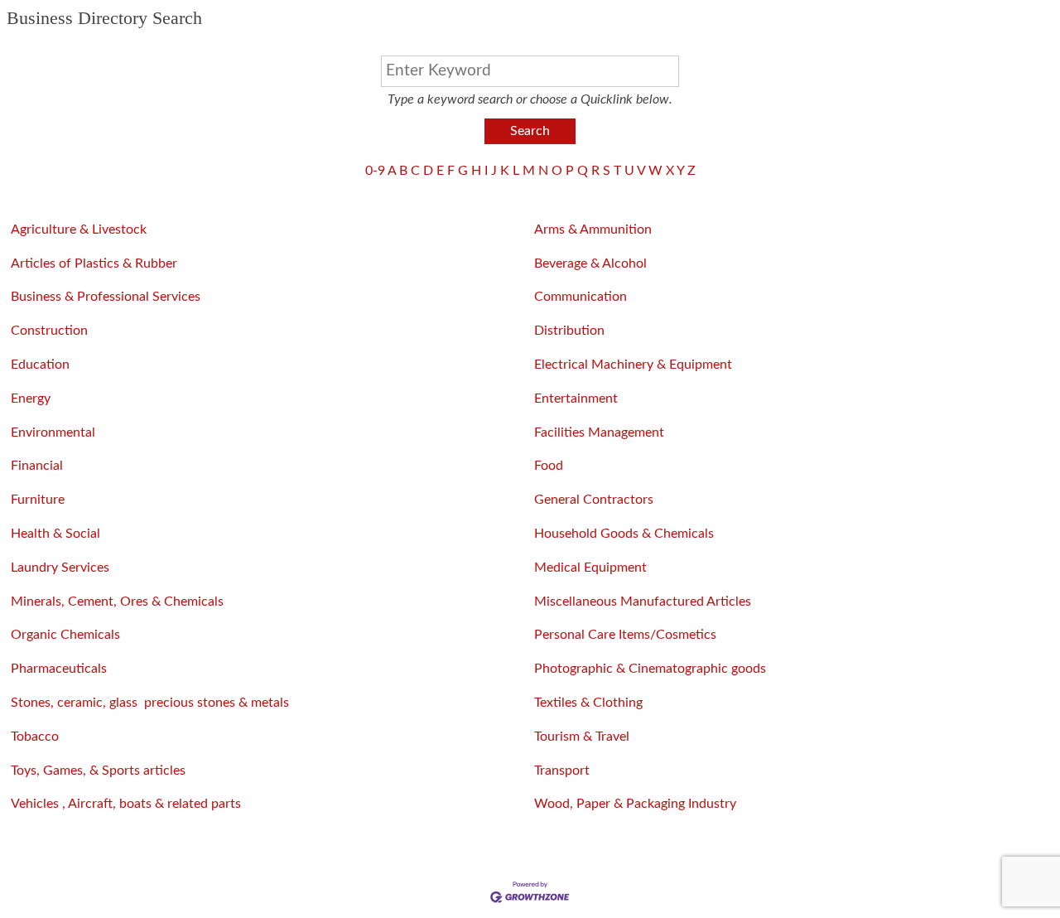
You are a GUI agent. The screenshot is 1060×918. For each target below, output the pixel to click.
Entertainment (576, 398)
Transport (562, 770)
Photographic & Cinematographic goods (650, 668)
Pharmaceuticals (59, 668)
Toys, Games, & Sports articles (98, 770)
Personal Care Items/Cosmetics (625, 634)
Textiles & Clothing (588, 702)
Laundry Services (60, 567)
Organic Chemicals (65, 634)
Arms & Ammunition (593, 229)
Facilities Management (599, 432)
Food (548, 465)
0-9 (375, 170)
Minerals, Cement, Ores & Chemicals (117, 601)
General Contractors (593, 499)
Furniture (38, 499)
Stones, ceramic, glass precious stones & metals (150, 702)
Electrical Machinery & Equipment (634, 364)
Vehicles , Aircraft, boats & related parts (126, 803)
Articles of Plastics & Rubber (94, 263)
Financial (37, 465)
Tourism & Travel (581, 736)
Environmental (53, 432)
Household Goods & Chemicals (624, 533)
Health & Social (55, 533)
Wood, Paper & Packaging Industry (635, 803)
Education (40, 364)
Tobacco (35, 736)
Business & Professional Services (105, 296)
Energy (31, 398)
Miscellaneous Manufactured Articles (642, 601)
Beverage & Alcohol (590, 263)
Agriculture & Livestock (79, 229)
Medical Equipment (590, 567)
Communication (580, 296)
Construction (49, 330)
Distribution (569, 330)
